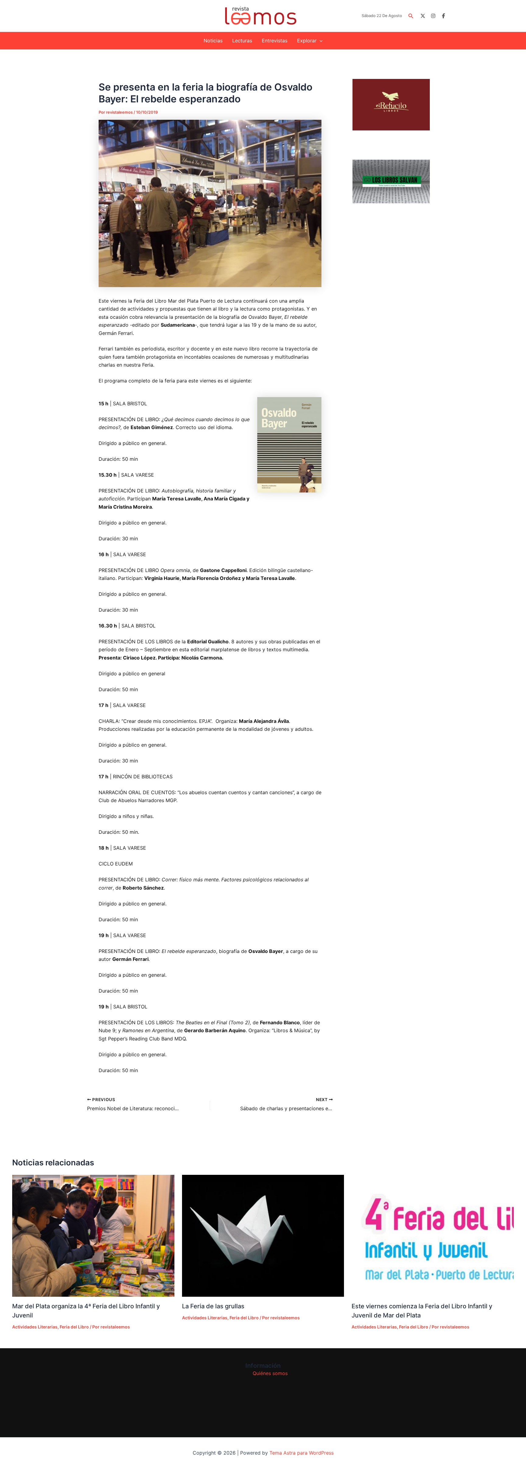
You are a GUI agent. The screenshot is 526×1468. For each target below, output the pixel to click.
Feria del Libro (74, 1326)
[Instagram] (433, 16)
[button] (411, 16)
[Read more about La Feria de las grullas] (263, 1236)
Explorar (307, 40)
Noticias (213, 40)
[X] (423, 16)
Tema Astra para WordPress (301, 1453)
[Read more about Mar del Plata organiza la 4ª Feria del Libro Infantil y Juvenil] (93, 1235)
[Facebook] (443, 16)
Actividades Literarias (35, 1326)
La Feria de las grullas (213, 1306)
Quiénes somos (270, 1373)
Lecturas (242, 40)
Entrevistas (274, 40)
